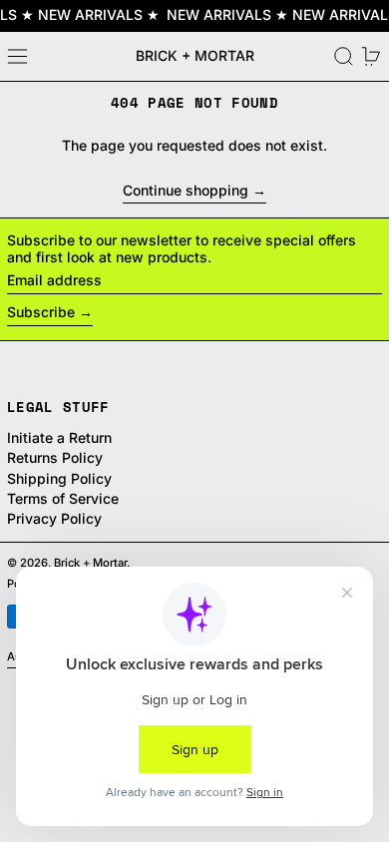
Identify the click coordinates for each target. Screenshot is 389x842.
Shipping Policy (59, 478)
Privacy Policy (54, 518)
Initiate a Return (59, 437)
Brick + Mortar (195, 55)
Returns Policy (55, 457)
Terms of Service (63, 498)
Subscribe (41, 311)
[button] (343, 56)
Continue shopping (185, 191)
